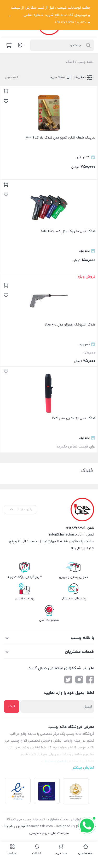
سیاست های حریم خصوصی (49, 833)
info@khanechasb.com (66, 534)
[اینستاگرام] (79, 679)
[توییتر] (68, 679)
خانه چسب (85, 62)
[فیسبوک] (90, 679)
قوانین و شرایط (14, 826)
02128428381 (75, 528)
